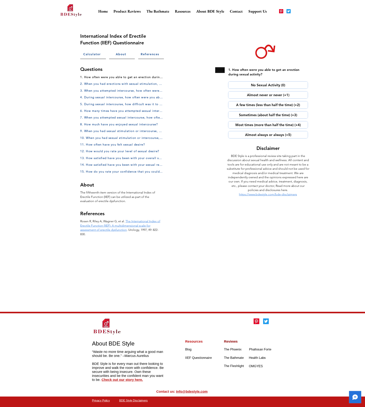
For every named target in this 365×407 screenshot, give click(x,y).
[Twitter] (288, 11)
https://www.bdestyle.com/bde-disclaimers (268, 194)
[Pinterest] (281, 11)
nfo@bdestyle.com (192, 391)
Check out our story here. (122, 380)
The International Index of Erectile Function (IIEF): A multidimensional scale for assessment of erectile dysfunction (120, 225)
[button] (127, 11)
